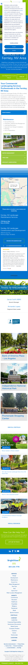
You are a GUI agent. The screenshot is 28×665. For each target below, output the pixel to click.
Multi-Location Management (14, 592)
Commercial (14, 597)
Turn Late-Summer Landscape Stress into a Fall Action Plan (14, 472)
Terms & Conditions (18, 645)
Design (14, 575)
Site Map (19, 647)
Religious (14, 606)
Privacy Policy (21, 644)
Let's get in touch (14, 542)
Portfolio (14, 615)
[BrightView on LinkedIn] (10, 551)
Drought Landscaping (9, 162)
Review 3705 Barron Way (14, 241)
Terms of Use (8, 645)
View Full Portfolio (14, 427)
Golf (14, 588)
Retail (14, 610)
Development (14, 577)
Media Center (14, 626)
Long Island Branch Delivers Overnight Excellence (12, 516)
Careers (14, 640)
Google (25, 205)
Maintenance (6, 112)
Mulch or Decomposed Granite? (10, 494)
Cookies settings (14, 43)
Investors (14, 630)
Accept (14, 46)
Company (14, 618)
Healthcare (14, 601)
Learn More (6, 133)
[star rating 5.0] (14, 249)
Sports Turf (14, 590)
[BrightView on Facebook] (13, 551)
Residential (14, 608)
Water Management (8, 153)
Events (14, 632)
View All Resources (14, 523)
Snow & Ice (14, 582)
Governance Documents (14, 624)
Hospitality (14, 604)
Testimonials (14, 635)
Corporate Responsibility (14, 622)
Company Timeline (14, 628)
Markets (14, 595)
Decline (14, 50)
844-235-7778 (14, 567)
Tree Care (5, 157)
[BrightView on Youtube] (18, 551)
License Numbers (11, 647)
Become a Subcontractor (10, 644)
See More (14, 343)
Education (14, 599)
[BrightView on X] (15, 551)
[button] (14, 190)
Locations (14, 637)
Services (14, 573)
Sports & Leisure (14, 612)
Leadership (14, 620)
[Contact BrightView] (14, 564)
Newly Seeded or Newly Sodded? (10, 450)
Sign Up (22, 76)
